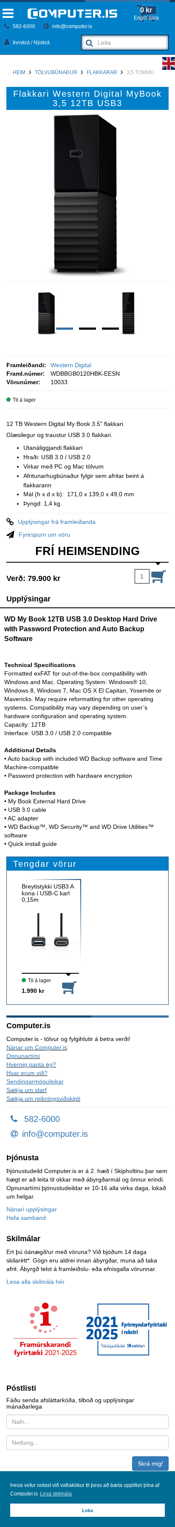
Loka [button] (87, 1510)
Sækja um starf (26, 1090)
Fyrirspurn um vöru (44, 534)
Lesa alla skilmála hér (35, 1281)
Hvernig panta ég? (31, 1064)
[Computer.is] (72, 14)
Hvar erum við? (27, 1073)
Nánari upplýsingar (31, 1209)
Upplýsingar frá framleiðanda (57, 521)
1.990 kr (33, 990)
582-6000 (23, 26)
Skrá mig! (150, 1463)
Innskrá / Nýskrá (30, 43)
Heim (19, 72)
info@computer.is (71, 26)
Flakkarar (102, 72)
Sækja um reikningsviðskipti (43, 1098)
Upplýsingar (28, 599)
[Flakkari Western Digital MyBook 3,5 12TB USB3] (87, 195)
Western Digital (71, 365)
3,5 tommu (140, 72)
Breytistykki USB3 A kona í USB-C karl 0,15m (47, 893)
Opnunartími (23, 1056)
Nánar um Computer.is (36, 1047)
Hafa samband (26, 1217)
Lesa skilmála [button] (56, 1494)
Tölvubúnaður (56, 72)
